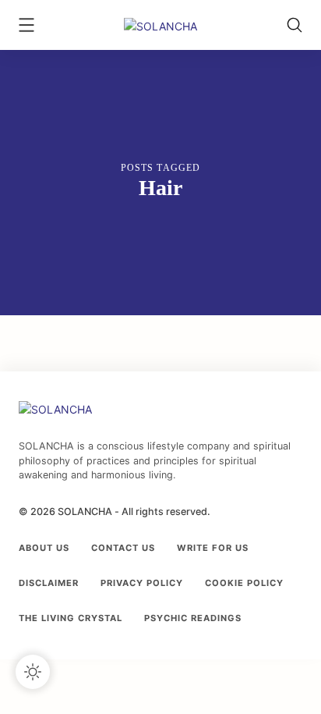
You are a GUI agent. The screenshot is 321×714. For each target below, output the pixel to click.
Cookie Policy (244, 582)
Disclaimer (49, 582)
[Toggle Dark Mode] (33, 672)
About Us (44, 547)
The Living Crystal (70, 618)
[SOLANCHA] (160, 24)
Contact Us (123, 547)
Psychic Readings (193, 618)
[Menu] (26, 27)
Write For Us (213, 547)
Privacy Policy (142, 582)
